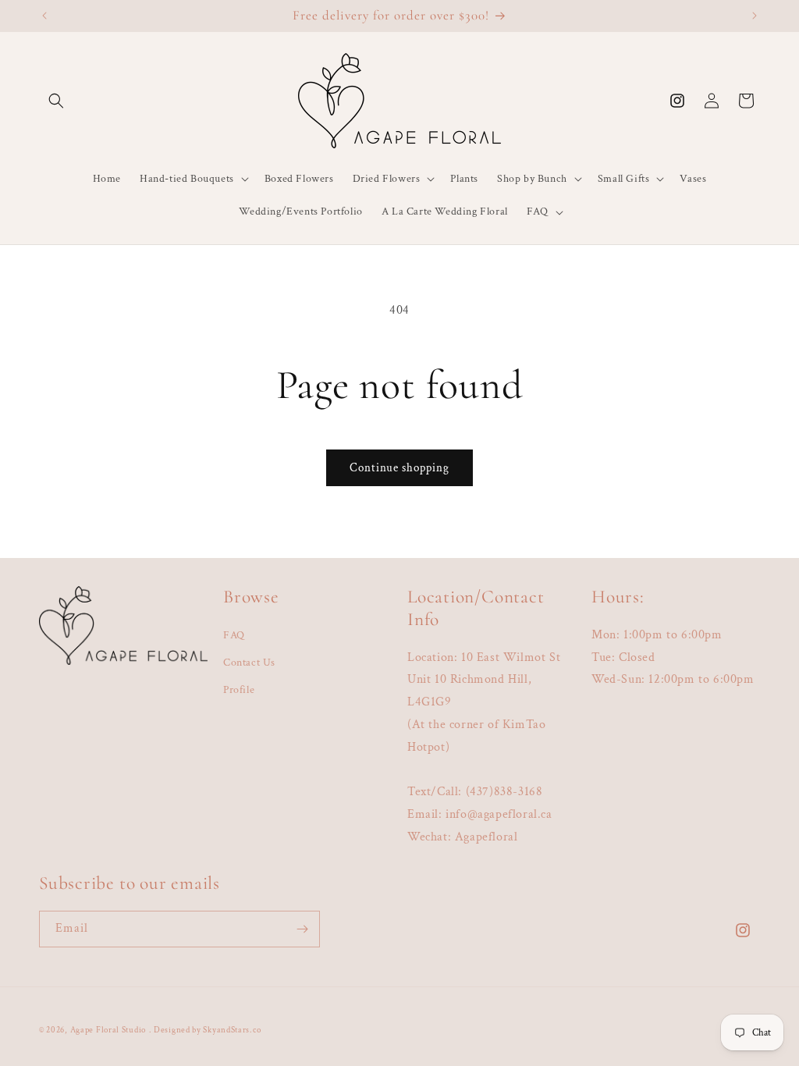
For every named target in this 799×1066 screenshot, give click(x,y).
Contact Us (249, 663)
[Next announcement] (754, 15)
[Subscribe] (302, 929)
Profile (238, 690)
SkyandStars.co (232, 1030)
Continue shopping (399, 467)
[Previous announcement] (44, 15)
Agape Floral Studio (108, 1030)
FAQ (234, 635)
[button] (56, 101)
